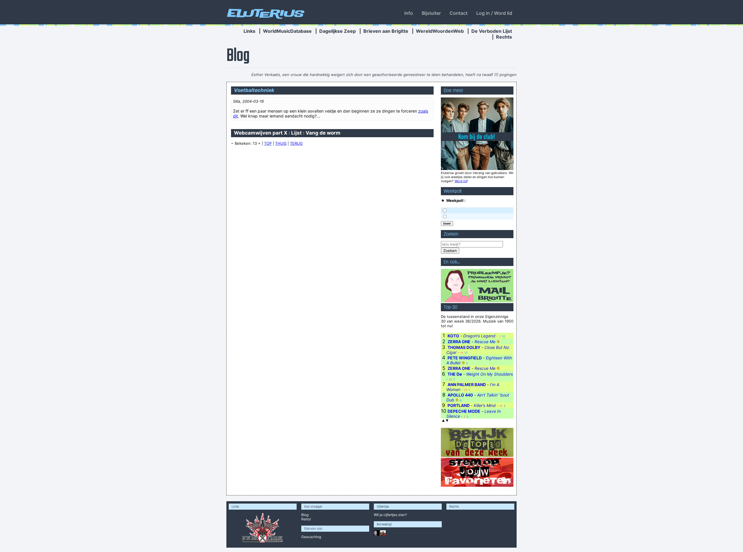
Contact (459, 13)
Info (408, 13)
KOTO (453, 335)
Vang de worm (323, 133)
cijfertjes (390, 515)
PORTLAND (459, 405)
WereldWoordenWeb (440, 31)
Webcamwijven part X (260, 133)
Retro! (306, 519)
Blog (305, 515)
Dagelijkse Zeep (337, 31)
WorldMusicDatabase (287, 31)
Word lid (461, 181)
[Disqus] (332, 224)
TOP (268, 143)
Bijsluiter (431, 13)
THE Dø (455, 374)
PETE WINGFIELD (465, 357)
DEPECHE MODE (464, 411)
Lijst (296, 133)
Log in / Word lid (494, 13)
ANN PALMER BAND (467, 384)
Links (249, 31)
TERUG (296, 143)
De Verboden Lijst (491, 31)
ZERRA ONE (459, 341)
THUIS (280, 143)
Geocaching (311, 537)
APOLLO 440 (460, 394)
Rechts (504, 37)
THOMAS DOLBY (464, 347)
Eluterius (264, 13)
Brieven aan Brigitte (385, 31)
